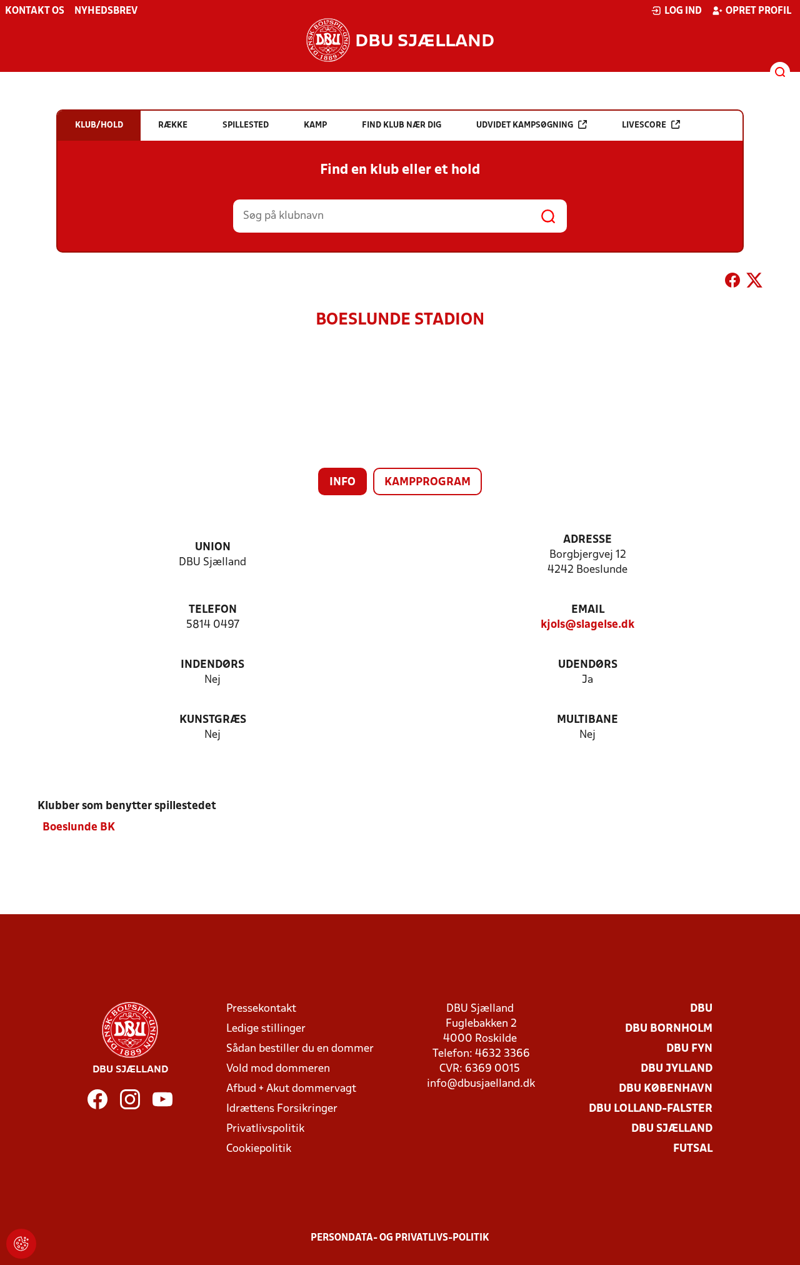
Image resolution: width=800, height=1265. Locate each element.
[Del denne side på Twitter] (754, 283)
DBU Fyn (689, 1049)
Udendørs (588, 665)
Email (587, 610)
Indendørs (212, 665)
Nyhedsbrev (106, 11)
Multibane (587, 720)
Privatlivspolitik (265, 1129)
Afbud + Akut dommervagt (291, 1089)
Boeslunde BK (78, 827)
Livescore (644, 125)
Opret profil (758, 11)
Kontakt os (34, 11)
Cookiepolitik (258, 1149)
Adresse (587, 540)
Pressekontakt (261, 1009)
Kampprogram (427, 482)
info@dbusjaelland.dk (481, 1084)
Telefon (213, 610)
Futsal (692, 1149)
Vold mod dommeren (278, 1069)
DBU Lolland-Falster (650, 1109)
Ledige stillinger (266, 1029)
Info (342, 482)
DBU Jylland (676, 1069)
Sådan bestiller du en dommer (300, 1049)
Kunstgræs (212, 720)
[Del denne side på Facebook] (732, 283)
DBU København (665, 1089)
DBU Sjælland (671, 1129)
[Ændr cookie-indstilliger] (21, 1244)
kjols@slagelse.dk (587, 625)
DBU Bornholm (668, 1029)
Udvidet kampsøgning (524, 125)
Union (213, 547)
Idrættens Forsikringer (282, 1109)
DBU (701, 1009)
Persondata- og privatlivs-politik (400, 1238)
